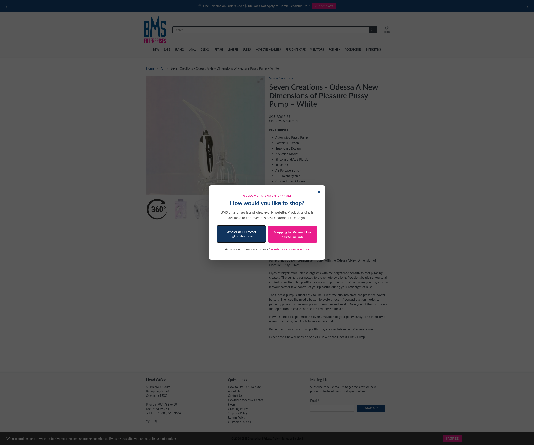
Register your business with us (289, 249)
